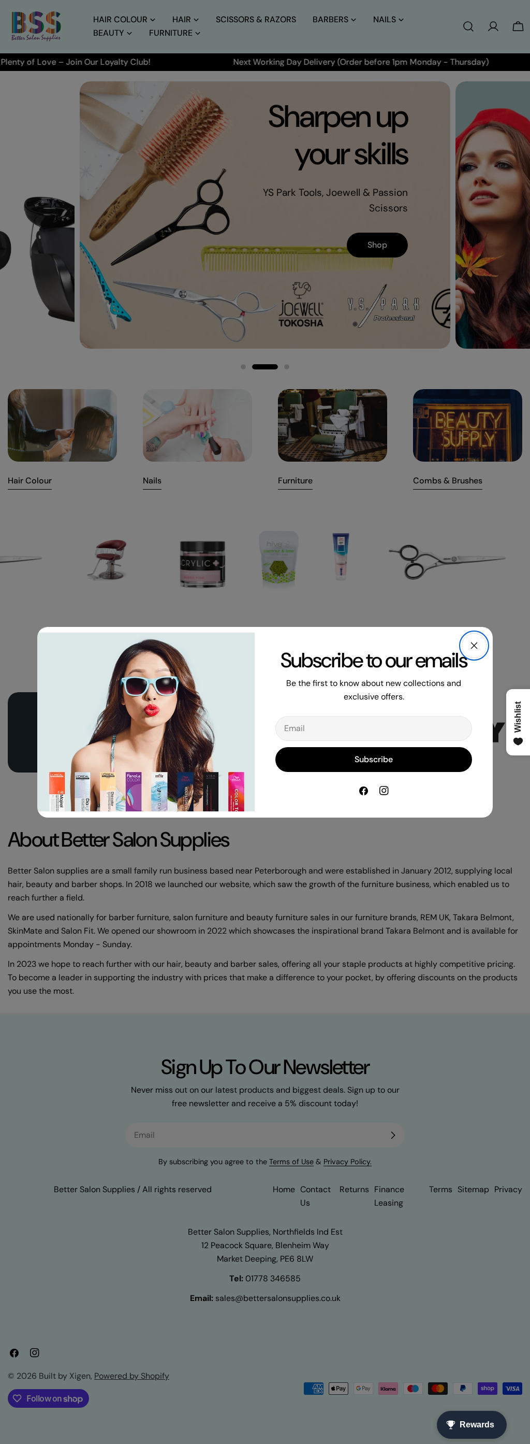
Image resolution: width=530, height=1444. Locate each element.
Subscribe (374, 759)
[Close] (474, 645)
